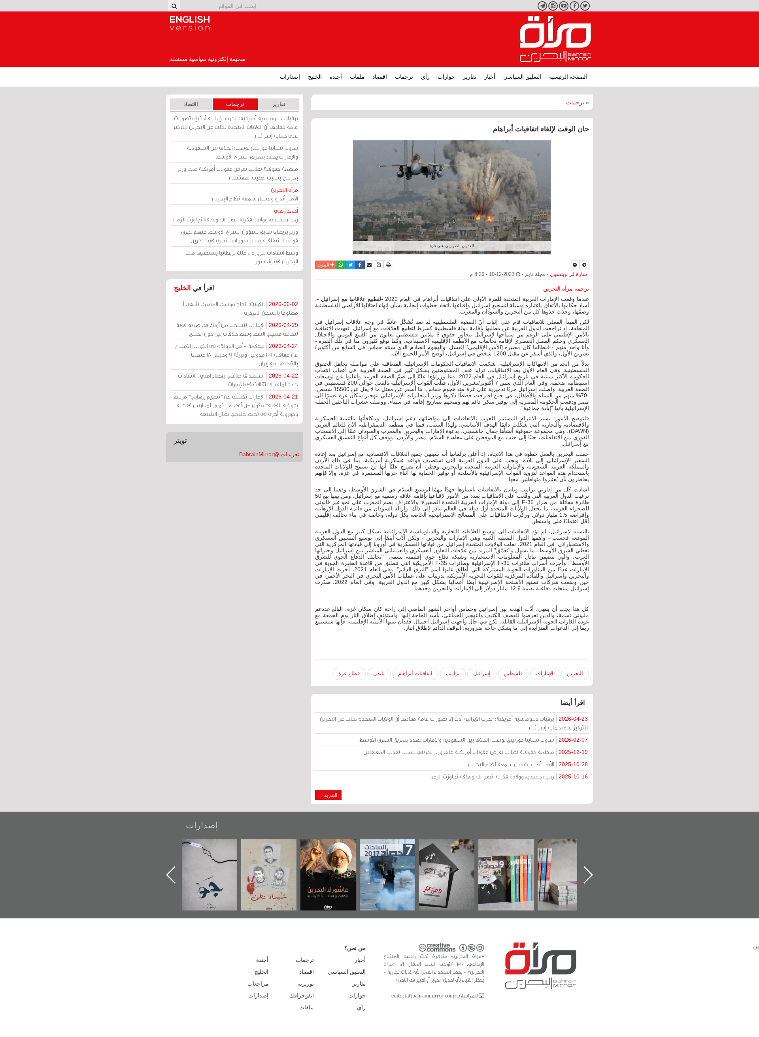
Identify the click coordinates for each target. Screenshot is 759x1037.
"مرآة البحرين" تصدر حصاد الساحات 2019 (573, 857)
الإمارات (544, 673)
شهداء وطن (336, 847)
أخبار (489, 77)
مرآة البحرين (555, 39)
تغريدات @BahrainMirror (269, 454)
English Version (190, 23)
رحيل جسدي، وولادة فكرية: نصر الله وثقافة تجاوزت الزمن (508, 776)
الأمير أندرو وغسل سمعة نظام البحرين (528, 764)
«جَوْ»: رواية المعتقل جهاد (276, 852)
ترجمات (404, 77)
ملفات (357, 77)
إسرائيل (482, 673)
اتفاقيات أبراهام (415, 673)
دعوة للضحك (217, 847)
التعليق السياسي (522, 77)
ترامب (453, 673)
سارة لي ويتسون (568, 274)
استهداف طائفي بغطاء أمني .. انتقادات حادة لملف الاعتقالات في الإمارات (238, 379)
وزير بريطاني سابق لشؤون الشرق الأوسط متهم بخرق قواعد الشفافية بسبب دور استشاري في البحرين (239, 235)
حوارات (446, 77)
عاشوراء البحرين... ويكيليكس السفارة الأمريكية (395, 857)
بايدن (379, 673)
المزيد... (328, 795)
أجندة (336, 77)
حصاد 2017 (455, 847)
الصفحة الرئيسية (568, 77)
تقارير (469, 77)
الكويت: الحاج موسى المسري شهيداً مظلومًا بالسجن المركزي (240, 308)
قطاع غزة (349, 673)
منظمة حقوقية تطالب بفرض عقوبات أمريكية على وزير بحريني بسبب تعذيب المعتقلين (475, 752)
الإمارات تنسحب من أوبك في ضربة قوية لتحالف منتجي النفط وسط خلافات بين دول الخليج (237, 329)
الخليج (315, 77)
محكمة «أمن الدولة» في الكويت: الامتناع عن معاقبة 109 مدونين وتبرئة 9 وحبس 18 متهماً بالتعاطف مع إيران (236, 354)
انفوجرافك (301, 995)
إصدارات (290, 77)
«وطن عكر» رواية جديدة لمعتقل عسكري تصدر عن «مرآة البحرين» (514, 862)
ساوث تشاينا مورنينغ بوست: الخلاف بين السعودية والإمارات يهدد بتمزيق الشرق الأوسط (473, 739)
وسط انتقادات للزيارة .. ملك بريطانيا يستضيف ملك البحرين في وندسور (241, 256)
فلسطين (513, 673)
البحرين (575, 673)
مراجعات (257, 983)
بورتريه (305, 983)
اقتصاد (379, 77)
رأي (425, 77)
